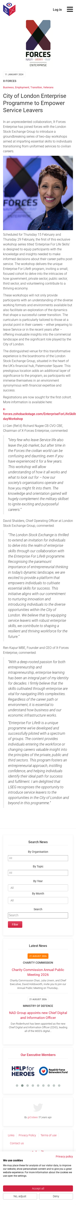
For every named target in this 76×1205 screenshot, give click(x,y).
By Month (38, 893)
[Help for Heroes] (23, 1071)
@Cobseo (33, 1117)
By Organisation (38, 852)
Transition (36, 87)
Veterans (48, 87)
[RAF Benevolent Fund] (53, 1071)
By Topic (38, 866)
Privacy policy (64, 1156)
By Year (38, 881)
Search (38, 909)
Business (8, 87)
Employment (22, 87)
